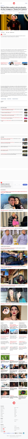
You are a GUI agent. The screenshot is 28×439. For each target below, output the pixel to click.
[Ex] (6, 433)
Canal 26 (3, 12)
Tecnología (15, 415)
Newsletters (3, 431)
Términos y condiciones (3, 427)
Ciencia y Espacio (3, 408)
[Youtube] (7, 433)
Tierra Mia (2, 421)
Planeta (15, 413)
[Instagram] (5, 433)
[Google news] (13, 433)
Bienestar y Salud (16, 407)
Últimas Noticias (2, 407)
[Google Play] (20, 433)
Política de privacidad (16, 427)
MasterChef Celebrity (15, 98)
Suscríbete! (25, 184)
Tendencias (2, 416)
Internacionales (21, 323)
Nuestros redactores (3, 430)
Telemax (15, 421)
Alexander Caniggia (3, 98)
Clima (15, 408)
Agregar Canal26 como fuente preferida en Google (23, 12)
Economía (11, 323)
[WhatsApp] (11, 433)
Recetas (1, 415)
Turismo (15, 416)
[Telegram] (12, 433)
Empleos (15, 430)
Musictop (2, 422)
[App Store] (16, 433)
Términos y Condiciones (12, 435)
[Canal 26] (14, 403)
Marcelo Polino (9, 98)
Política (2, 323)
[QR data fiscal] (23, 433)
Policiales (2, 414)
